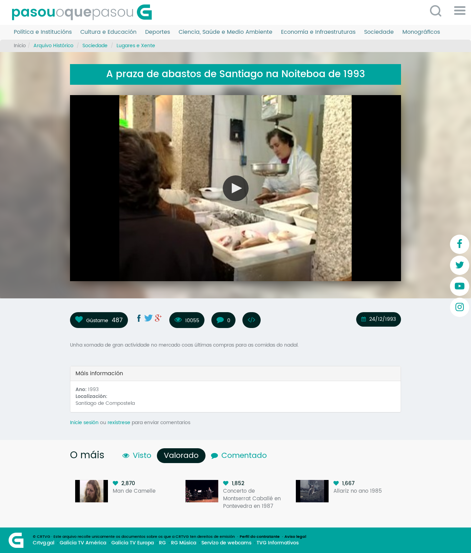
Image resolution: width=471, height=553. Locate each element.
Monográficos (421, 32)
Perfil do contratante (260, 537)
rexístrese (119, 423)
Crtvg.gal (43, 543)
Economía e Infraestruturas (318, 32)
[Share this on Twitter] (148, 318)
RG (162, 543)
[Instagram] (459, 307)
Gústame (97, 320)
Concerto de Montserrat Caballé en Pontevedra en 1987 (252, 499)
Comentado (244, 455)
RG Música (183, 543)
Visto (142, 455)
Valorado (183, 455)
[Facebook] (459, 244)
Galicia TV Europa (132, 543)
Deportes (157, 32)
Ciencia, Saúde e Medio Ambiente (225, 32)
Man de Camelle (134, 491)
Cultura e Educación (108, 32)
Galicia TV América (83, 543)
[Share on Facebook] (139, 318)
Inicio (20, 46)
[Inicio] (84, 12)
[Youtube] (459, 286)
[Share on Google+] (158, 318)
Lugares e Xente (136, 46)
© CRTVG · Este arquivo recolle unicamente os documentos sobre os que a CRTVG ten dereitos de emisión (134, 537)
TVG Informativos (278, 543)
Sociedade (379, 32)
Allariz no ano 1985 (357, 491)
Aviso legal (295, 537)
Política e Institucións (43, 32)
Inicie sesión (84, 423)
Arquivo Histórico (53, 46)
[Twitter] (459, 265)
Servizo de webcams (226, 543)
